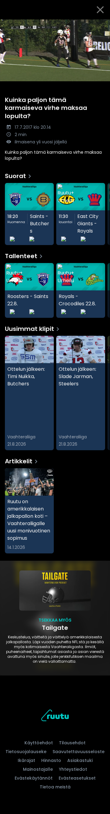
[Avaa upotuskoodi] (101, 24)
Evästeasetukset (77, 778)
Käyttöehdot (38, 743)
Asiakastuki (80, 760)
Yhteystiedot (73, 769)
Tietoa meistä (55, 787)
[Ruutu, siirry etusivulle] (55, 716)
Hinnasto (51, 760)
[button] (55, 50)
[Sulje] (100, 10)
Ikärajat (26, 760)
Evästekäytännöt (34, 778)
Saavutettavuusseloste (79, 752)
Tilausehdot (72, 743)
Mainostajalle (38, 769)
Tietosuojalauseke (26, 752)
